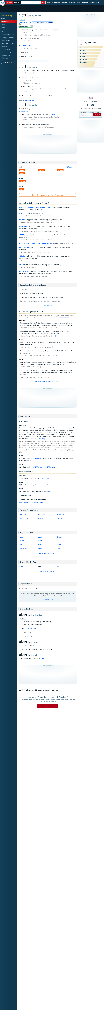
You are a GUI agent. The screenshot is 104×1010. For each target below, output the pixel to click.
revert (59, 548)
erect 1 (41, 439)
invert (59, 544)
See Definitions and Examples (90, 108)
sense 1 (45, 485)
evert (40, 541)
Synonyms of (25, 23)
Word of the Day (56, 2)
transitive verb (23, 112)
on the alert (24, 518)
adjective (36, 15)
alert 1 (37, 458)
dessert (59, 537)
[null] (93, 105)
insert (40, 544)
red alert (41, 518)
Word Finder (72, 2)
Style (21, 589)
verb (34, 104)
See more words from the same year (31, 502)
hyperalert (60, 515)
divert (22, 541)
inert (21, 544)
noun (35, 66)
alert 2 (50, 467)
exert (58, 541)
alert (49, 207)
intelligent (24, 244)
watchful (23, 207)
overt (40, 548)
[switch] (26, 26)
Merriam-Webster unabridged (47, 706)
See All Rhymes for (47, 553)
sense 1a (45, 478)
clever (32, 244)
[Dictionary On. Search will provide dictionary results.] (13, 2)
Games (48, 2)
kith (89, 104)
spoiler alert (24, 522)
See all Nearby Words (47, 571)
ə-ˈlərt (21, 19)
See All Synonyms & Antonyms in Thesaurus (47, 195)
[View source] (59, 328)
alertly (59, 566)
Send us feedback (64, 317)
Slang (78, 2)
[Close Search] (39, 2)
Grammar (64, 2)
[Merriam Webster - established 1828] (2, 1)
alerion (21, 566)
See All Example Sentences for (47, 382)
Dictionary (6, 15)
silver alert (60, 518)
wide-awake (41, 207)
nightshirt (23, 548)
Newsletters (84, 2)
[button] (98, 2)
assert (22, 537)
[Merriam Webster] (90, 98)
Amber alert (24, 515)
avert (40, 537)
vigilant (31, 207)
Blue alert (41, 515)
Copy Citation (48, 600)
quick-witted (46, 244)
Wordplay (92, 2)
